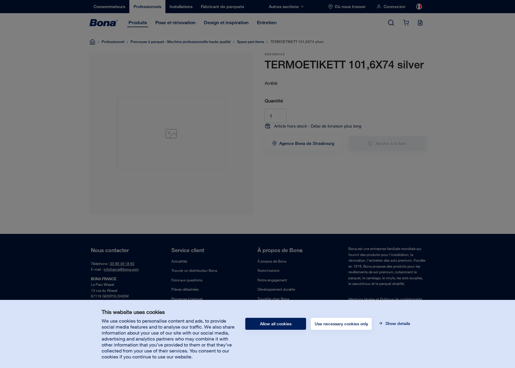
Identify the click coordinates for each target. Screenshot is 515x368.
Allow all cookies (275, 323)
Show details (397, 323)
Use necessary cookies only (341, 323)
